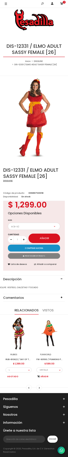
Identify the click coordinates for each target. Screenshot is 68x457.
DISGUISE (8, 180)
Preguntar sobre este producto (35, 256)
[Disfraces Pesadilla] (34, 20)
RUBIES (13, 354)
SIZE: (10, 220)
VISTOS (48, 310)
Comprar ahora (34, 248)
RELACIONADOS (27, 310)
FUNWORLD (45, 354)
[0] (61, 4)
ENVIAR (52, 439)
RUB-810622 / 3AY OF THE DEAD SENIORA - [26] (29, 359)
